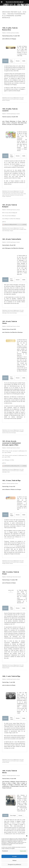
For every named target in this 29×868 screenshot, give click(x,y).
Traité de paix (10, 97)
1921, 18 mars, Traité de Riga (11, 480)
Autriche (4, 432)
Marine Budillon (15, 32)
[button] (27, 836)
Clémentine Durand (16, 576)
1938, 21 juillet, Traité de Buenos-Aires (10, 29)
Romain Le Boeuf (16, 209)
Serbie (17, 195)
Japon (3, 195)
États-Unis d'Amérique (12, 313)
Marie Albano (15, 483)
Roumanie (7, 195)
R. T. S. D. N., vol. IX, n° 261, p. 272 (15, 465)
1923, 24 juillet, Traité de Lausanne (10, 110)
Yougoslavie (8, 196)
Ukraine (11, 563)
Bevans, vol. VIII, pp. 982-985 (15, 224)
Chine (8, 472)
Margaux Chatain (16, 113)
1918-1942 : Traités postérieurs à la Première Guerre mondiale (13, 98)
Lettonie (4, 762)
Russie (7, 563)
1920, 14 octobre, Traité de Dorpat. (10, 573)
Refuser (14, 860)
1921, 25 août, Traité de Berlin (11, 239)
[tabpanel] (14, 78)
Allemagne (4, 313)
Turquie (3, 196)
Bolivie (3, 100)
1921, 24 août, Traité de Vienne (9, 322)
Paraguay (8, 100)
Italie (25, 193)
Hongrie (11, 230)
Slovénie (21, 195)
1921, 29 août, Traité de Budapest (9, 206)
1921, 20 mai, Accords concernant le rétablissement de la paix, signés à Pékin (11, 443)
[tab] (5, 61)
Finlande (4, 667)
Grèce (22, 193)
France (18, 193)
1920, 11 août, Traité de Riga (11, 676)
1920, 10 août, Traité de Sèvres (9, 771)
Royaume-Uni (13, 195)
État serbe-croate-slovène (11, 193)
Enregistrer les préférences (14, 864)
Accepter (14, 856)
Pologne (4, 563)
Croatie (3, 193)
